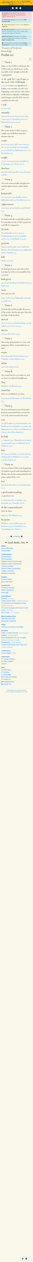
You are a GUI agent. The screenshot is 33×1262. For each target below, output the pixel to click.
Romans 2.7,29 (6, 526)
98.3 (11, 356)
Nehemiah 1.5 (20, 298)
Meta (3, 667)
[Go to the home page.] (23, 1259)
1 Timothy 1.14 (10, 253)
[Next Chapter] (22, 536)
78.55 (9, 334)
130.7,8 (3, 423)
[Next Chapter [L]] (20, 8)
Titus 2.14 (17, 429)
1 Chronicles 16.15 (19, 440)
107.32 (22, 116)
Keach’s (4, 664)
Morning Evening (7, 588)
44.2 (5, 334)
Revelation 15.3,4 (18, 359)
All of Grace (10, 612)
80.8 (13, 334)
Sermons (4, 630)
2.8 (2, 334)
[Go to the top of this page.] (26, 1259)
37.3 (8, 283)
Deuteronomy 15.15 (23, 423)
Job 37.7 (26, 161)
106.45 (12, 298)
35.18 (7, 116)
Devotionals (5, 585)
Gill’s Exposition (6, 559)
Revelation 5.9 (17, 432)
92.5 (2, 144)
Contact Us (7, 679)
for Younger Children (8, 659)
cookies (4, 15)
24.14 (22, 172)
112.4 (7, 260)
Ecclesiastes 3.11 (7, 164)
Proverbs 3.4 (6, 503)
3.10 (14, 200)
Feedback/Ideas (8, 682)
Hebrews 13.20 (6, 446)
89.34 (3, 298)
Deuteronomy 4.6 (10, 500)
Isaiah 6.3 (9, 457)
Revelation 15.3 (7, 153)
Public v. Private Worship (15, 633)
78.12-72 (4, 323)
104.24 (6, 144)
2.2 (23, 457)
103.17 (3, 208)
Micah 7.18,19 (6, 250)
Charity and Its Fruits (14, 601)
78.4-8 (3, 233)
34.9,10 (3, 283)
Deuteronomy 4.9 (8, 236)
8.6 (6, 175)
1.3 (2, 500)
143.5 (20, 161)
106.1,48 (4, 85)
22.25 (3, 116)
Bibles (3, 546)
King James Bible (7, 548)
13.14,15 (21, 233)
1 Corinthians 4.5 (19, 526)
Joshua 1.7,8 (21, 500)
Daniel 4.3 (11, 150)
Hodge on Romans (7, 571)
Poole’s (7, 31)
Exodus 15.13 (11, 423)
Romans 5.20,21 (18, 250)
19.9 (2, 398)
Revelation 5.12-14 (23, 200)
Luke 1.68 (27, 426)
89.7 (2, 454)
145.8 (11, 260)
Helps (3, 624)
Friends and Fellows (10, 677)
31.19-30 (18, 236)
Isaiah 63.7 (25, 247)
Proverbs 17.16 (10, 172)
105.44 (17, 334)
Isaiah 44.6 (5, 426)
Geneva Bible (5, 551)
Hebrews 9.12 (26, 429)
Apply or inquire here (8, 40)
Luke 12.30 (5, 286)
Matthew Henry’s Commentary (11, 561)
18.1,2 (18, 172)
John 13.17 (5, 515)
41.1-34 (9, 147)
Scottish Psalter (6, 579)
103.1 (5, 108)
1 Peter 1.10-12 (19, 164)
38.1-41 (3, 147)
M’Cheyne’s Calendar (8, 621)
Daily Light (4, 592)
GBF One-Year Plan (8, 618)
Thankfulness (11, 642)
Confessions (5, 651)
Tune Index (7, 670)
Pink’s (19, 31)
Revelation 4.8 (10, 460)
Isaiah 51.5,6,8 (19, 208)
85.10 (3, 356)
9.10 (21, 144)
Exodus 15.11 (15, 454)
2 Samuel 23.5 (7, 440)
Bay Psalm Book (6, 582)
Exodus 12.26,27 (12, 233)
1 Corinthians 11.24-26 (17, 239)
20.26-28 (17, 122)
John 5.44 (18, 523)
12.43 (24, 523)
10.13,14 (18, 326)
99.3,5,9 (7, 454)
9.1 (2, 108)
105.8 (7, 298)
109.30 (3, 119)
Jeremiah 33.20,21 (10, 443)
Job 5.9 (16, 144)
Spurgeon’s (21, 29)
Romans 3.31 (16, 386)
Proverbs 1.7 (13, 485)
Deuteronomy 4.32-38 (23, 323)
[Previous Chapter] (11, 536)
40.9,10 (12, 116)
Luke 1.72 (7, 301)
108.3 (26, 116)
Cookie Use (7, 684)
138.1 (9, 108)
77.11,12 (4, 161)
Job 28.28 (4, 485)
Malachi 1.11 (17, 457)
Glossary (6, 672)
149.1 (8, 119)
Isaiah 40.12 (16, 147)
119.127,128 (8, 398)
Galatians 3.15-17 (24, 443)
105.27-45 (11, 323)
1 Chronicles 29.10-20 (18, 119)
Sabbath (9, 635)
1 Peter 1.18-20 (6, 432)
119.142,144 (10, 208)
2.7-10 (28, 150)
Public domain (10, 690)
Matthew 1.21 (18, 426)
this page (11, 4)
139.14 (12, 144)
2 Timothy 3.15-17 (17, 503)
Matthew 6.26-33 (25, 283)
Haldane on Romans (8, 573)
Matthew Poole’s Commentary (11, 564)
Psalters (4, 577)
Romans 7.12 (17, 398)
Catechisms (5, 657)
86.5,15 (3, 247)
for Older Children (7, 661)
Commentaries (6, 554)
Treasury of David (7, 566)
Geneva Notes (6, 556)
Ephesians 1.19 (20, 150)
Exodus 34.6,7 (16, 247)
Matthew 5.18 (6, 386)
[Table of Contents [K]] (16, 8)
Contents (16, 536)
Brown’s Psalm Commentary (10, 568)
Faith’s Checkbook (7, 590)
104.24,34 (10, 161)
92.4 (2, 172)
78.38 (3, 260)
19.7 (2, 367)
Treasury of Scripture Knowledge (12, 627)
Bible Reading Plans (8, 616)
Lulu (26, 44)
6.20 (13, 326)
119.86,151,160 (14, 367)
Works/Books (6, 596)
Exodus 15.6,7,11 (21, 197)
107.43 (16, 161)
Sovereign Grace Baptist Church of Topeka (19, 691)
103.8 (8, 247)
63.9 (11, 426)
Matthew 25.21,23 (7, 523)
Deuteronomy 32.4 (20, 356)
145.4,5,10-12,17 (9, 197)
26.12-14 (26, 144)
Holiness (7, 598)
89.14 (7, 356)
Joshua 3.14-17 (6, 326)
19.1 (2, 197)
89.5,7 (17, 116)
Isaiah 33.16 (14, 283)
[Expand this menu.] (30, 1259)
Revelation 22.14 (15, 515)
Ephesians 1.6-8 (7, 200)
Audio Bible (7, 674)
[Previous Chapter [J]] (13, 8)
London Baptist (8, 653)
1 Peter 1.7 (17, 529)
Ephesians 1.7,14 (7, 429)
